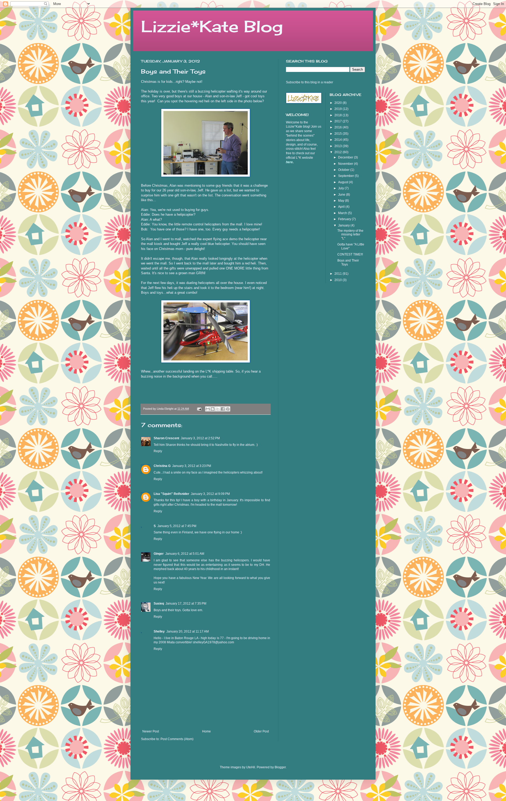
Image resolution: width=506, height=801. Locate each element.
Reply (158, 451)
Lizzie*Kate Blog (212, 26)
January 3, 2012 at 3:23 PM (191, 466)
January (344, 225)
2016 (338, 127)
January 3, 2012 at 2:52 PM (200, 438)
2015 (338, 134)
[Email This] (207, 409)
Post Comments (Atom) (176, 739)
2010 (338, 280)
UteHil (250, 767)
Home (206, 731)
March (343, 213)
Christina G (162, 466)
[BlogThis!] (212, 409)
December (346, 157)
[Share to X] (217, 409)
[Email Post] (199, 408)
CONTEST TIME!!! (350, 254)
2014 (338, 140)
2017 (338, 121)
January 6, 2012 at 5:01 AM (184, 554)
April (342, 207)
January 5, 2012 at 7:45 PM (176, 526)
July (341, 188)
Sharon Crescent (166, 438)
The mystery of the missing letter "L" (350, 234)
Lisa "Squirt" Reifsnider (171, 494)
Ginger (159, 554)
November (346, 164)
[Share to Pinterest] (227, 409)
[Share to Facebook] (222, 409)
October (344, 170)
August (343, 182)
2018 (338, 115)
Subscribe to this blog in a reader (309, 82)
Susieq (159, 603)
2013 (338, 146)
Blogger (280, 767)
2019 (338, 109)
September (346, 176)
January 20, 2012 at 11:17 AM (187, 631)
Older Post (261, 731)
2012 (338, 152)
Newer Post (150, 731)
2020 (338, 103)
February (345, 219)
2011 (338, 274)
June (342, 194)
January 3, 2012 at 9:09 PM (210, 494)
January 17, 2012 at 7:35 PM (186, 603)
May (341, 200)
